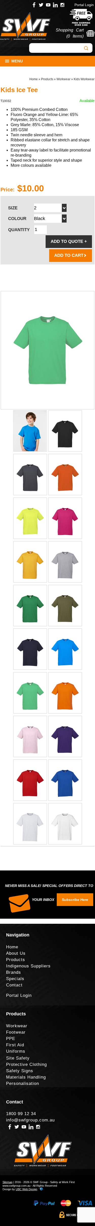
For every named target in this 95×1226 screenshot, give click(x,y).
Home (33, 79)
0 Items (75, 36)
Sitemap (7, 1182)
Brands (13, 972)
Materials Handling (26, 1077)
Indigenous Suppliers (28, 966)
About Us (16, 953)
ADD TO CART (68, 255)
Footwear (16, 1032)
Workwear (63, 79)
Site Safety (18, 1058)
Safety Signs (19, 1070)
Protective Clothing (26, 1064)
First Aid (15, 1045)
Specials (15, 978)
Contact (14, 985)
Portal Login (84, 5)
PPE (10, 1038)
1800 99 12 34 (21, 1113)
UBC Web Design (26, 1189)
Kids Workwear (84, 79)
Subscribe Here (75, 900)
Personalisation (22, 1083)
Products (47, 79)
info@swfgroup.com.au (30, 1120)
